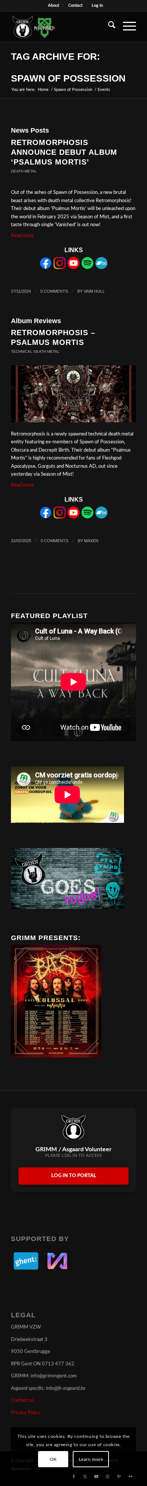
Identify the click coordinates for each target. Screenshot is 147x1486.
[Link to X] (85, 1476)
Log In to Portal (73, 1175)
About (53, 5)
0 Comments (54, 291)
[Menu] (125, 27)
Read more (22, 235)
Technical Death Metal (35, 351)
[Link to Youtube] (96, 1476)
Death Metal (24, 171)
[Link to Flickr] (130, 1476)
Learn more (91, 1459)
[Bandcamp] (101, 267)
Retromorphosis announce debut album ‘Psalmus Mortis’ (64, 152)
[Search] (108, 27)
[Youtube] (73, 267)
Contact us (22, 1400)
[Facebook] (46, 267)
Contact (75, 5)
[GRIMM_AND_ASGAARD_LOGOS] (61, 27)
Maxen (91, 540)
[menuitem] (53, 6)
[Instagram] (60, 267)
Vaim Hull (94, 291)
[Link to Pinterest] (119, 1476)
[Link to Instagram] (107, 1476)
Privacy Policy (26, 1412)
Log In (97, 5)
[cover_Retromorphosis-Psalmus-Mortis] (73, 393)
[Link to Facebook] (74, 1476)
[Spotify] (87, 267)
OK (53, 1459)
